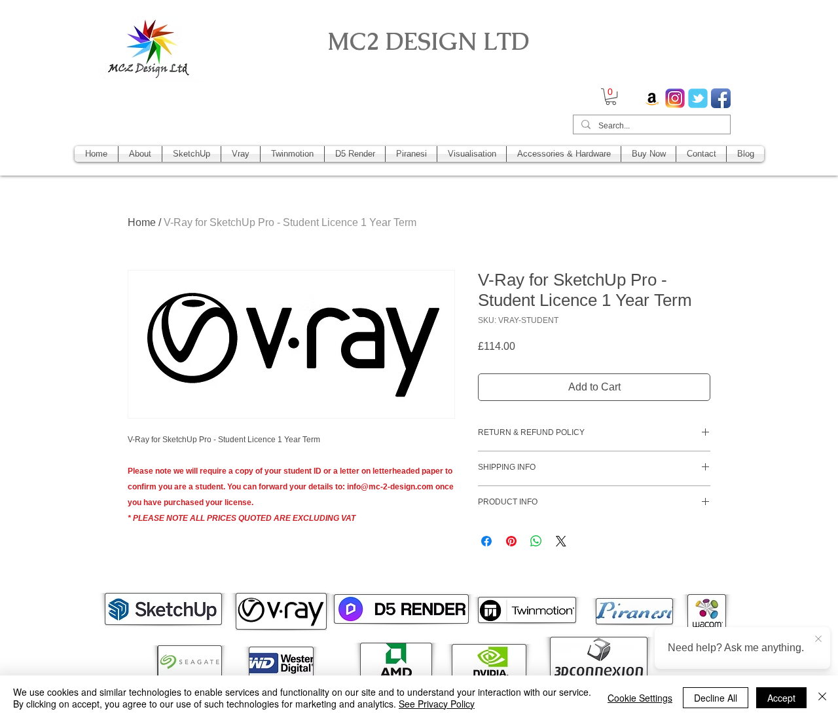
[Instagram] (675, 98)
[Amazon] (652, 98)
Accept (781, 697)
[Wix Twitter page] (698, 98)
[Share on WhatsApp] (536, 541)
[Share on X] (561, 541)
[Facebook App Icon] (721, 98)
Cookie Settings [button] (640, 697)
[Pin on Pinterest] (511, 541)
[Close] (822, 698)
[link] (611, 96)
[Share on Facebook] (486, 541)
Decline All (715, 697)
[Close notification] (818, 639)
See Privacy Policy (437, 703)
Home (142, 222)
